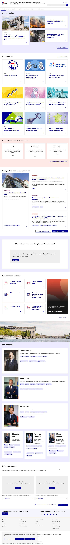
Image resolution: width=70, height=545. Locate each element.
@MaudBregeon (53, 453)
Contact (37, 521)
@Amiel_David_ (24, 416)
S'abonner (5, 513)
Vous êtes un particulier (22, 521)
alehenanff (30, 455)
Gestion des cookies (39, 541)
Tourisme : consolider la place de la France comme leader (57, 103)
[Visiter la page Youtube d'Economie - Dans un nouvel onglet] (54, 514)
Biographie (45, 356)
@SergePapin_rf (24, 388)
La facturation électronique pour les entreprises (56, 76)
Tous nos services (62, 317)
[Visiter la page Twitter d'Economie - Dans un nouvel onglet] (41, 514)
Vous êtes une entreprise (22, 523)
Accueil (3, 521)
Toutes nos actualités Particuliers (42, 231)
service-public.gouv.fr (47, 534)
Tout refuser (19, 539)
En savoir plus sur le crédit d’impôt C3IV (58, 161)
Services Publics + (55, 528)
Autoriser (18, 488)
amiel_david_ (32, 416)
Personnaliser (9, 539)
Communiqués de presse (22, 526)
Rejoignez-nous (4, 526)
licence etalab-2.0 (39, 543)
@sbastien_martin (9, 454)
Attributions (33, 356)
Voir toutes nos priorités (63, 56)
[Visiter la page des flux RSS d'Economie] (57, 514)
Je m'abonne (15, 260)
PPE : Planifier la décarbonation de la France (11, 129)
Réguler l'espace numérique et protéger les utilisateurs (34, 103)
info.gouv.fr (38, 534)
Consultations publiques (56, 521)
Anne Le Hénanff (31, 453)
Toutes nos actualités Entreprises (59, 231)
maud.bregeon (60, 450)
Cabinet (39, 356)
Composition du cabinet (41, 384)
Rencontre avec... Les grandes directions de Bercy (45, 504)
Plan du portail (38, 523)
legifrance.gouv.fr (56, 534)
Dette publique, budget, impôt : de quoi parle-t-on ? (12, 103)
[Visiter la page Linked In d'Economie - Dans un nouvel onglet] (45, 514)
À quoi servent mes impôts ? (55, 311)
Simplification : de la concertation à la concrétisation (32, 77)
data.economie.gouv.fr (55, 526)
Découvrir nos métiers (62, 504)
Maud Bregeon (52, 450)
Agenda (22, 356)
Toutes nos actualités (62, 47)
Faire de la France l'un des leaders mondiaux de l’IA (56, 129)
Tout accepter (30, 539)
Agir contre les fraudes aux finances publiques (34, 129)
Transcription (6, 498)
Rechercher (67, 5)
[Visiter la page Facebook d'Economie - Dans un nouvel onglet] (48, 514)
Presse (66, 2)
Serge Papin (32, 388)
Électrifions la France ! (10, 75)
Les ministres (4, 523)
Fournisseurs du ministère (56, 523)
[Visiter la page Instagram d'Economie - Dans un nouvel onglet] (51, 514)
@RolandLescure (24, 361)
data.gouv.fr (38, 536)
